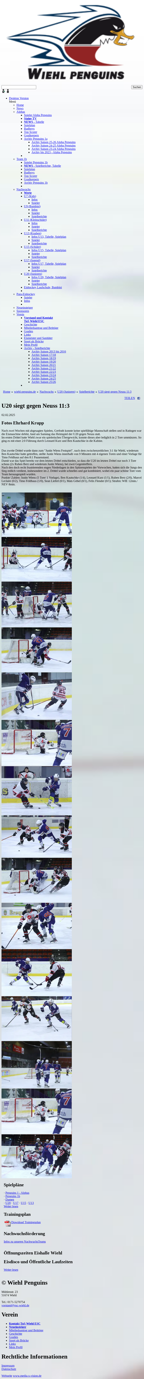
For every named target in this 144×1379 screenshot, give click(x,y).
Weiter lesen (11, 1206)
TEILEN (129, 398)
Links (12, 1343)
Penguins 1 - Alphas (17, 1192)
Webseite (7, 1375)
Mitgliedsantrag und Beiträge (26, 1330)
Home (6, 391)
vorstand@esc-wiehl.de (15, 1305)
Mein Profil (15, 1347)
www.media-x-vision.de (27, 1375)
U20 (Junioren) (66, 391)
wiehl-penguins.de (25, 391)
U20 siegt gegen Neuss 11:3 (114, 391)
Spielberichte (86, 391)
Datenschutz (9, 1369)
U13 (31, 1203)
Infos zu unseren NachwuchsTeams (25, 1241)
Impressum (8, 1365)
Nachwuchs (47, 391)
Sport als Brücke (19, 1340)
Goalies (13, 1337)
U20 (8, 1203)
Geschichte (15, 1333)
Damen (9, 1199)
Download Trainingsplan (26, 1222)
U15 (23, 1203)
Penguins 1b (12, 1196)
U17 (15, 1203)
